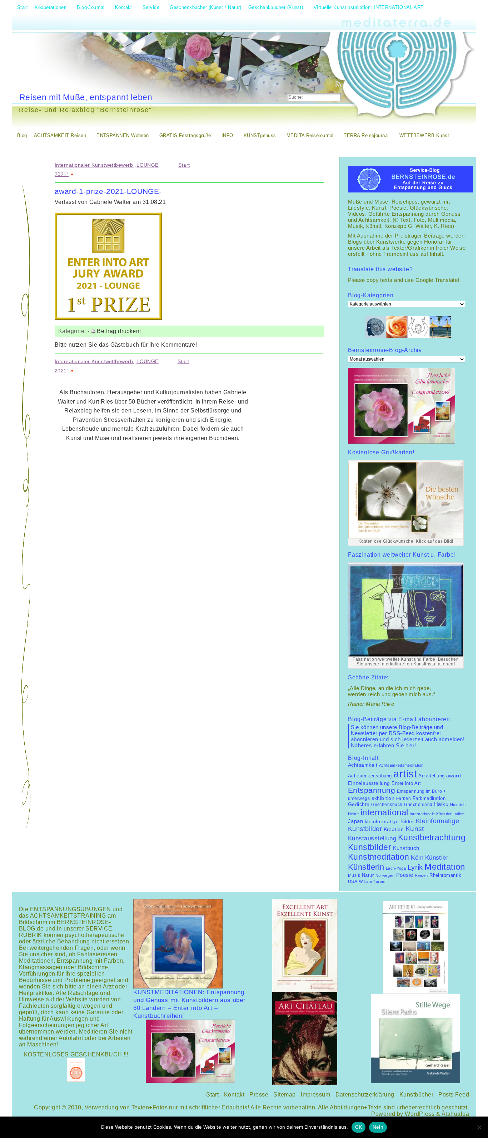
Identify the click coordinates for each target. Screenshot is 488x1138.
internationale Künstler (431, 814)
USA (352, 881)
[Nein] (479, 1127)
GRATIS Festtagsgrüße (185, 135)
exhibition (383, 798)
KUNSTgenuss (260, 135)
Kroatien (394, 829)
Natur (368, 875)
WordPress (419, 1114)
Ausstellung (431, 775)
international (384, 812)
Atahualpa (455, 1114)
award (453, 775)
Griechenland (418, 804)
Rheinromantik (445, 875)
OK (358, 1127)
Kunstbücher (416, 1094)
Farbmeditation (429, 798)
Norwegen (385, 875)
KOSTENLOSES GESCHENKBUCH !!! (76, 1054)
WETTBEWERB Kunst (424, 135)
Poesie (404, 875)
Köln (417, 857)
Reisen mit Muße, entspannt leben (86, 97)
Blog (22, 135)
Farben (403, 798)
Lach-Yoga (396, 868)
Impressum (315, 1094)
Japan (355, 821)
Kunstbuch (406, 848)
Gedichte (359, 804)
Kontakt (234, 1094)
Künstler (437, 857)
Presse (258, 1094)
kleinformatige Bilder (389, 821)
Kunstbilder (369, 847)
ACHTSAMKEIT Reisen (60, 135)
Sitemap (284, 1094)
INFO (227, 135)
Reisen (421, 875)
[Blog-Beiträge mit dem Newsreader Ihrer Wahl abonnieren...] (338, 84)
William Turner (372, 881)
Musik (354, 875)
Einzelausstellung (369, 783)
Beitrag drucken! (119, 331)
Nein (378, 1127)
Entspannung (371, 790)
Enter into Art (406, 783)
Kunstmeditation (378, 856)
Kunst (414, 828)
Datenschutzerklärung (364, 1094)
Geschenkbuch (386, 804)
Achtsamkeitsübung (370, 775)
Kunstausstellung (372, 838)
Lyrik (415, 867)
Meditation (444, 866)
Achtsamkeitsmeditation (401, 765)
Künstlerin (366, 867)
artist (405, 774)
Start (184, 165)
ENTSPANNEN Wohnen (122, 135)
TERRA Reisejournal (366, 135)
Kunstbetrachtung (431, 837)
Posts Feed (453, 1094)
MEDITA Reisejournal (310, 135)
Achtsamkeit (362, 765)
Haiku (441, 804)
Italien (458, 814)
